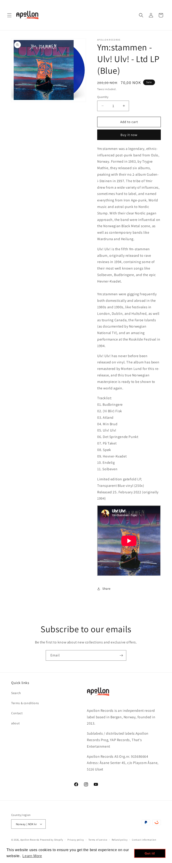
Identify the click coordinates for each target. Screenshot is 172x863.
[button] (9, 15)
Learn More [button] (32, 856)
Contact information (144, 839)
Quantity (102, 97)
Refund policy (120, 839)
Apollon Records (30, 839)
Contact (17, 713)
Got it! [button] (150, 853)
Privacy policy (75, 839)
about (15, 723)
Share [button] (106, 589)
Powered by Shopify (51, 839)
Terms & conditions (25, 703)
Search (16, 693)
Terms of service (97, 839)
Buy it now (129, 135)
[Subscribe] (121, 655)
